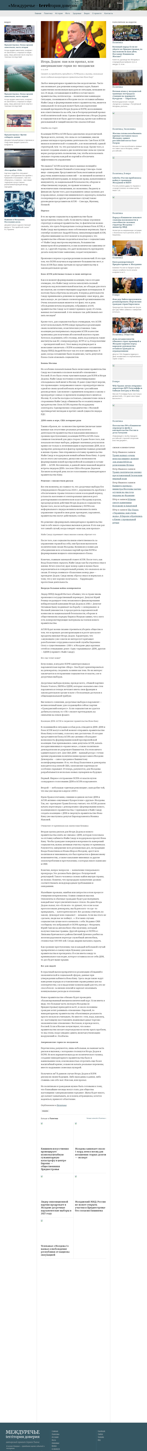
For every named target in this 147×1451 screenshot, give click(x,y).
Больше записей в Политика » (96, 1118)
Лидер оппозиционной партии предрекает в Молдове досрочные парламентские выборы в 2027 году (56, 1207)
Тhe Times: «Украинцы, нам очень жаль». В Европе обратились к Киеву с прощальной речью (127, 516)
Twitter (100, 1434)
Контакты (108, 13)
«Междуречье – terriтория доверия (42, 5)
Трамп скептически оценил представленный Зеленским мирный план (127, 475)
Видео (87, 13)
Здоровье (77, 13)
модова (45, 1111)
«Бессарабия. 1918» (13, 170)
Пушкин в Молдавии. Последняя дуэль (14, 220)
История (59, 13)
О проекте (97, 13)
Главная (38, 13)
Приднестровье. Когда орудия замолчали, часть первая (18, 95)
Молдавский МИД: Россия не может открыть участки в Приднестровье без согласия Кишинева (90, 1206)
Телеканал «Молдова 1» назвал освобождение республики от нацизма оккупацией (55, 1250)
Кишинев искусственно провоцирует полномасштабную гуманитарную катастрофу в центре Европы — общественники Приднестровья (55, 1159)
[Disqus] (73, 1293)
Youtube (101, 1437)
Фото (67, 13)
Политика (48, 13)
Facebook (101, 1431)
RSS (99, 1440)
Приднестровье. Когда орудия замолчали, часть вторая (18, 46)
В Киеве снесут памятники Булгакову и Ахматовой (124, 502)
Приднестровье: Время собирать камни (15, 136)
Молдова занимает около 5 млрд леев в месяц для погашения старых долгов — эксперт (90, 1153)
